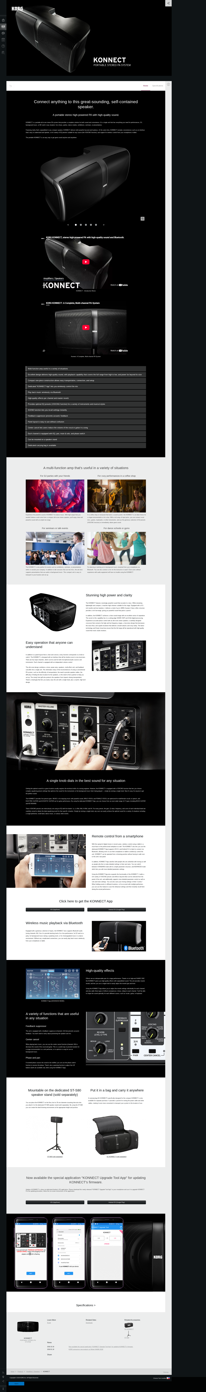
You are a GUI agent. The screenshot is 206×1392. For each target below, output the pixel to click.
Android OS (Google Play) (117, 909)
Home (4, 20)
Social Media (4, 1381)
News (4, 1373)
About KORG (4, 1389)
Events (4, 40)
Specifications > (85, 1305)
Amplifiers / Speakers (33, 1371)
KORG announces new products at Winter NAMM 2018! (86, 1349)
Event (170, 124)
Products (4, 27)
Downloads (89, 1323)
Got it (16, 1383)
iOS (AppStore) (55, 909)
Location (4, 1377)
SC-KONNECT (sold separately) (116, 1156)
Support (4, 46)
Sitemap (165, 1372)
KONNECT (46, 1371)
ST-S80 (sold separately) (55, 1156)
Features (4, 33)
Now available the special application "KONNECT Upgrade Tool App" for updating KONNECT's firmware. (101, 1346)
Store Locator (4, 52)
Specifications (157, 86)
